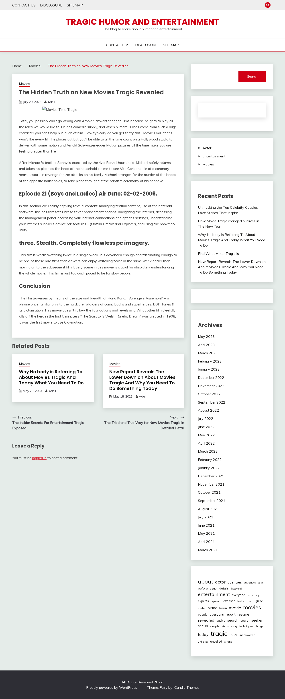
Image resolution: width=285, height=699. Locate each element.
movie (235, 607)
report (231, 614)
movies (252, 607)
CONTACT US (24, 5)
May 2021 (206, 533)
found (249, 601)
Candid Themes (187, 687)
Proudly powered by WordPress (112, 687)
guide (259, 601)
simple (215, 626)
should (203, 626)
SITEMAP (75, 5)
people (203, 614)
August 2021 (208, 509)
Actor (206, 148)
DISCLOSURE (51, 5)
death (213, 588)
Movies (24, 84)
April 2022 (206, 443)
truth (233, 635)
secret (244, 621)
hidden (202, 608)
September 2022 (211, 402)
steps (225, 626)
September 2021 (211, 500)
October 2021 (209, 492)
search (232, 620)
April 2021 (206, 541)
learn (223, 608)
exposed (229, 601)
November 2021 (211, 484)
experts (203, 601)
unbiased (203, 641)
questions (217, 614)
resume (243, 614)
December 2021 (211, 476)
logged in (39, 458)
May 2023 (206, 336)
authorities (250, 582)
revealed (206, 620)
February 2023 (210, 361)
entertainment (214, 594)
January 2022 (209, 468)
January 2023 (209, 369)
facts (240, 601)
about (205, 581)
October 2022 (209, 394)
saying (220, 620)
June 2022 (206, 427)
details (224, 588)
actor (220, 582)
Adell (51, 102)
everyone (238, 595)
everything (253, 595)
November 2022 (211, 386)
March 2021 (208, 550)
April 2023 (206, 344)
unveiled (216, 641)
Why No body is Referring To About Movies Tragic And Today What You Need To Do (51, 377)
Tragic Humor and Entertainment (142, 22)
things (259, 626)
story (234, 626)
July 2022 (205, 418)
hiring (212, 608)
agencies (235, 582)
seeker (257, 620)
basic (260, 582)
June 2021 (206, 525)
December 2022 (211, 377)
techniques (246, 626)
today (203, 634)
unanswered (247, 635)
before (203, 588)
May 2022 (206, 435)
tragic (218, 633)
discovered (236, 588)
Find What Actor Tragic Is (218, 253)
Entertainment (214, 156)
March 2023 (208, 353)
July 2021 (205, 517)
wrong (228, 641)
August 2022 (208, 410)
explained (216, 601)
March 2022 (208, 451)
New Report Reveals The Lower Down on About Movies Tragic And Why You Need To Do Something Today (142, 380)
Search (252, 76)
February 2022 (210, 459)
